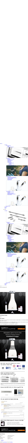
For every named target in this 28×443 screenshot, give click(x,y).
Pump (8, 146)
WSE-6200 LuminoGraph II (11, 241)
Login (5, 284)
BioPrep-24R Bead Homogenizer (11, 270)
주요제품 (6, 144)
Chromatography (9, 145)
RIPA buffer (9, 159)
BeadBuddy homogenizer (11, 193)
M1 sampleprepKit (10, 255)
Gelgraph (10, 163)
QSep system (9, 161)
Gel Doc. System (10, 162)
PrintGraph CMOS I (11, 239)
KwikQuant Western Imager (11, 235)
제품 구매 (6, 206)
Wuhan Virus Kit (10, 179)
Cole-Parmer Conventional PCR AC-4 (12, 177)
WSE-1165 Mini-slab (10, 160)
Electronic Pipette (10, 194)
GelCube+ (10, 164)
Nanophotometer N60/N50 (11, 268)
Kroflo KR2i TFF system (11, 223)
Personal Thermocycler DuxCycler (12, 253)
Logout (5, 207)
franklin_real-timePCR (10, 178)
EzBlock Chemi (9, 237)
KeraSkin (9, 192)
